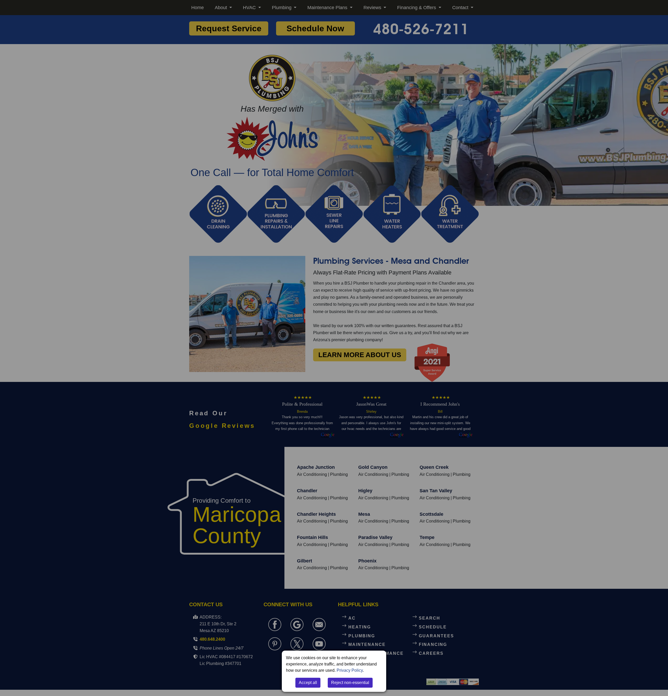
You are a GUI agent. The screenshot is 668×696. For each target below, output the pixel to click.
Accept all (308, 682)
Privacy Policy (350, 670)
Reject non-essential (350, 682)
